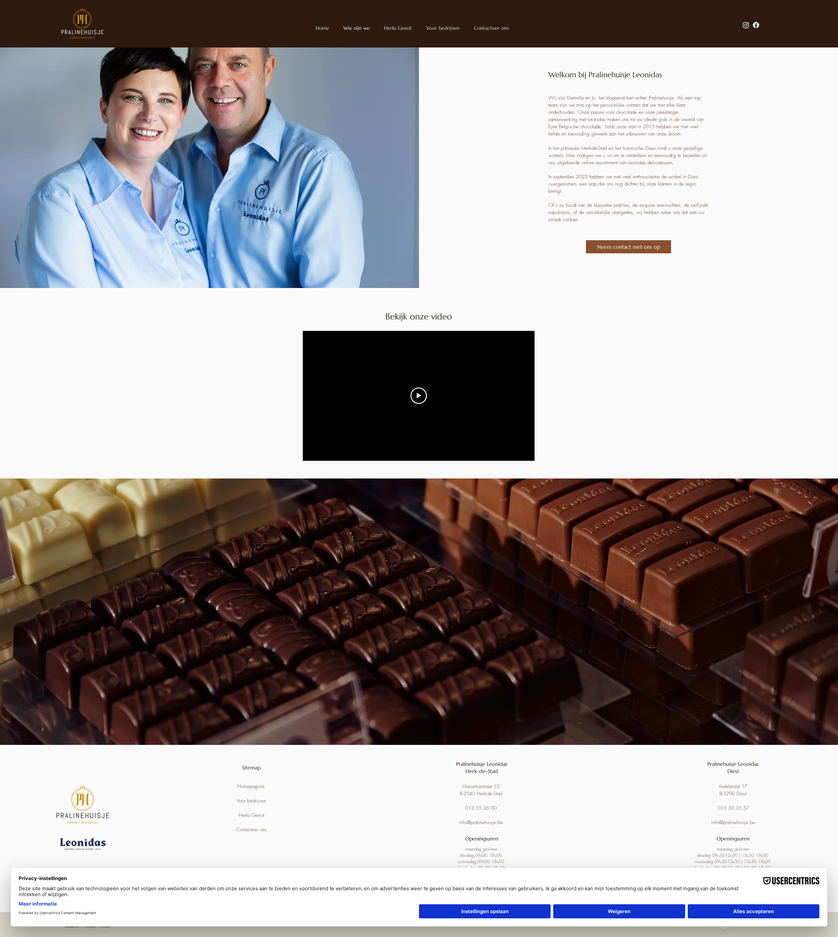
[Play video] (418, 395)
